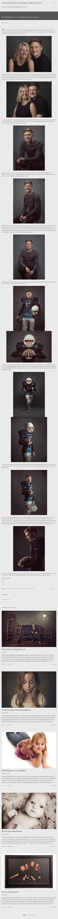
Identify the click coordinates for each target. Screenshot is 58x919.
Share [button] (53, 588)
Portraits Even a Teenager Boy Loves (13, 649)
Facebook (3, 583)
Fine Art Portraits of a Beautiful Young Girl (16, 710)
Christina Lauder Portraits (22, 3)
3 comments (9, 907)
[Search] (52, 2)
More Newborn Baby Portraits (12, 831)
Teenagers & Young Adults (28, 588)
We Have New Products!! (10, 892)
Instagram (3, 579)
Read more (53, 664)
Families (7, 588)
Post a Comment (6, 599)
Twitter (3, 581)
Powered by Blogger (30, 915)
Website (3, 584)
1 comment (9, 664)
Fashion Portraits (15, 588)
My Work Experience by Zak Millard (14, 770)
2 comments (9, 725)
